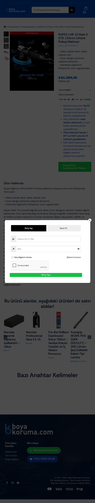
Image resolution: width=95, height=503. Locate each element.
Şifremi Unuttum (74, 257)
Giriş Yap (45, 274)
